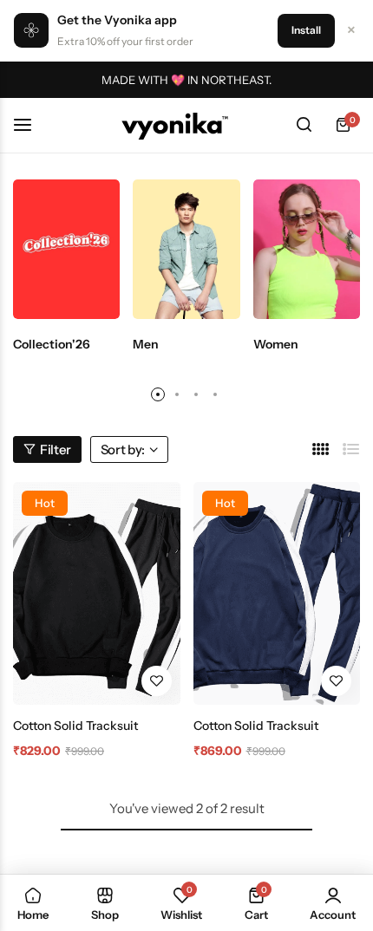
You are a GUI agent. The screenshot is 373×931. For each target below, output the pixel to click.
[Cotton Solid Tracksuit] (96, 593)
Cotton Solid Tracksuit (75, 725)
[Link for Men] (186, 249)
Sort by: (123, 449)
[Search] (303, 124)
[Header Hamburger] (31, 124)
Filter (55, 449)
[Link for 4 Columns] (321, 449)
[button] (158, 394)
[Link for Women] (306, 249)
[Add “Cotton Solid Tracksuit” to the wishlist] (156, 681)
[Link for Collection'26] (66, 249)
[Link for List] (351, 449)
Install (306, 29)
